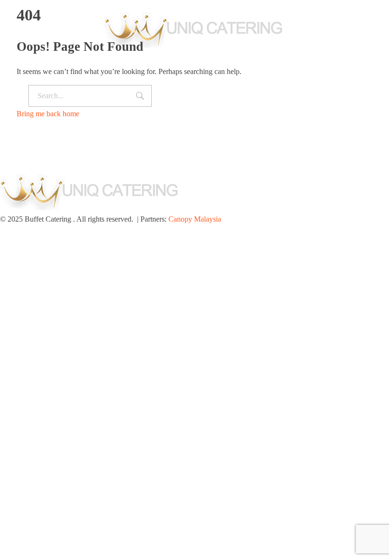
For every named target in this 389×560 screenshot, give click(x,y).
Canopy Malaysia (194, 219)
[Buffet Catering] (194, 27)
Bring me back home (48, 114)
